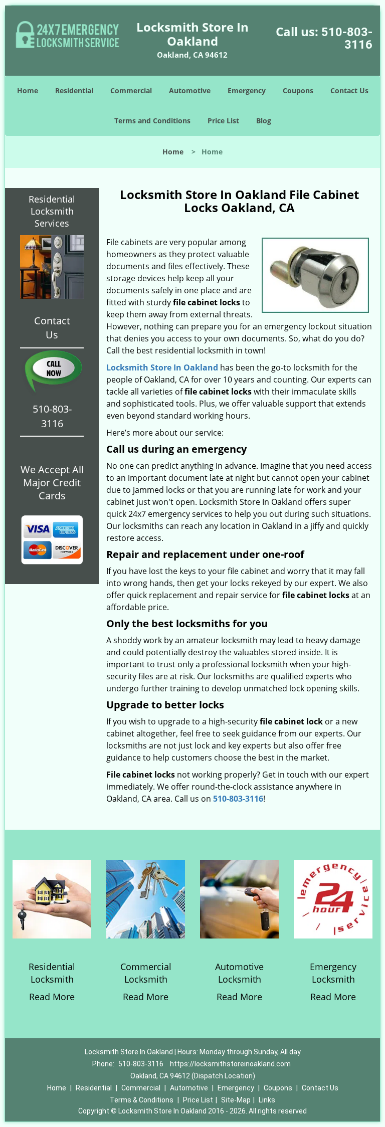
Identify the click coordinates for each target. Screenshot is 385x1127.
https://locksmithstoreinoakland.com (230, 1064)
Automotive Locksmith (239, 973)
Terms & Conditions (141, 1100)
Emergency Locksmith (333, 973)
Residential (74, 90)
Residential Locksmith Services (52, 211)
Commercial (131, 90)
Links (267, 1100)
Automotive (190, 90)
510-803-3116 (346, 38)
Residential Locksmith (52, 973)
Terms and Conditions (152, 120)
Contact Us (349, 90)
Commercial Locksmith (145, 973)
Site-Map (236, 1100)
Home (27, 90)
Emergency (247, 90)
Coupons (298, 90)
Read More (52, 997)
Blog (263, 120)
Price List (223, 120)
